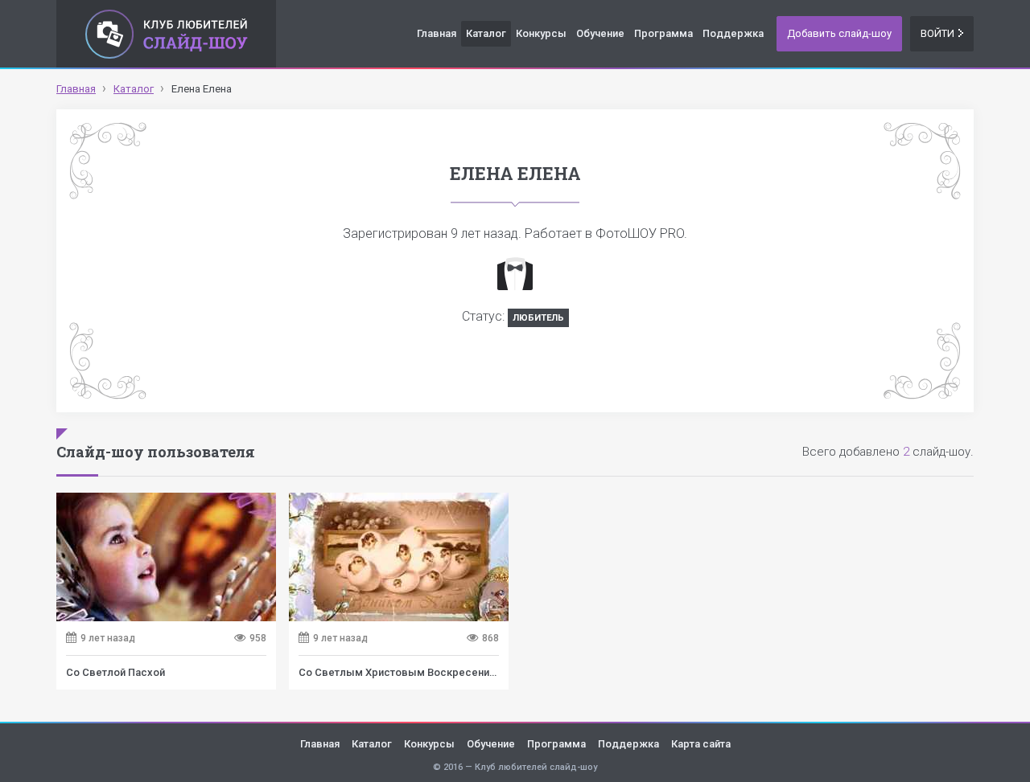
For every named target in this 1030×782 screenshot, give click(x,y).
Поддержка (733, 33)
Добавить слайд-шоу (839, 33)
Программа (663, 33)
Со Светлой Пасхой (115, 672)
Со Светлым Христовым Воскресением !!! (407, 672)
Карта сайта (701, 744)
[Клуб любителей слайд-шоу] (166, 34)
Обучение (600, 33)
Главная (436, 33)
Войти (937, 33)
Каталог (486, 33)
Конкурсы (541, 33)
